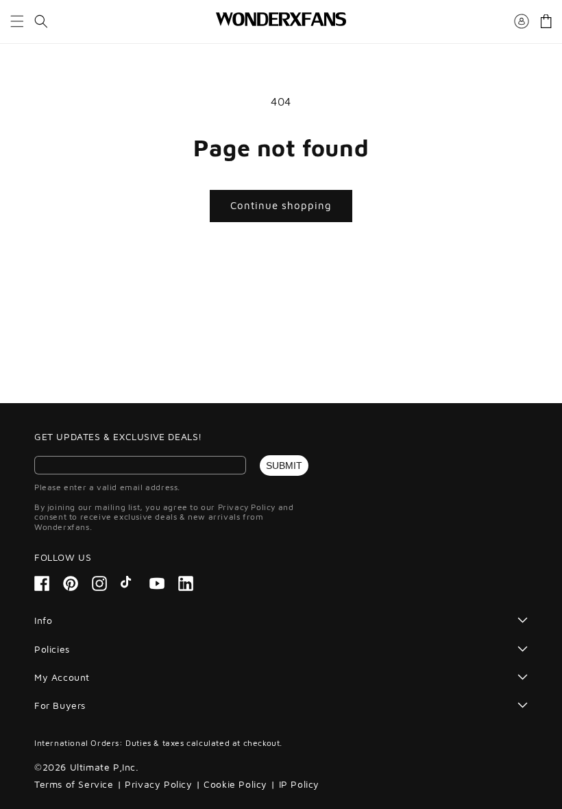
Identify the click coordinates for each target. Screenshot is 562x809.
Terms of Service (74, 784)
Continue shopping (281, 205)
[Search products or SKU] (41, 21)
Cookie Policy (235, 784)
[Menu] (17, 21)
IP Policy (299, 784)
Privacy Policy (158, 784)
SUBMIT (284, 465)
